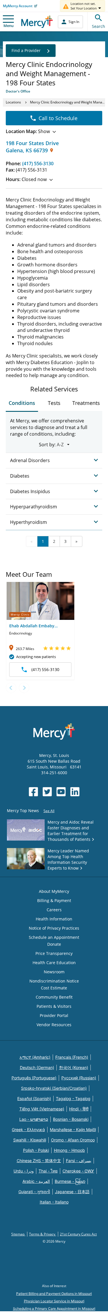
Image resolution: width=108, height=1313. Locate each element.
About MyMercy (54, 891)
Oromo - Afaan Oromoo (73, 1139)
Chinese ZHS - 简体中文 (39, 1160)
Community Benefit (54, 997)
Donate (54, 944)
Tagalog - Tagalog (73, 1098)
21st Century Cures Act (78, 1234)
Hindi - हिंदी (78, 1108)
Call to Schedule (58, 118)
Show (28, 131)
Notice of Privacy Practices (54, 928)
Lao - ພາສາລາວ (33, 1119)
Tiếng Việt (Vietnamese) (41, 1108)
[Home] (37, 22)
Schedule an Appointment (54, 937)
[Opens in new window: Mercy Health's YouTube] (61, 791)
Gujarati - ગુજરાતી (34, 1191)
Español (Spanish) (34, 1098)
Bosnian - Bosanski (70, 1119)
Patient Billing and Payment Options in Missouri (54, 1293)
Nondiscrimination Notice (54, 981)
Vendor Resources (54, 1024)
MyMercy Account (18, 5)
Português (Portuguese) (34, 1077)
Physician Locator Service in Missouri (54, 1301)
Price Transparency (54, 953)
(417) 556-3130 (38, 163)
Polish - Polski (36, 1150)
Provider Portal (54, 1015)
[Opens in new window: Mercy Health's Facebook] (33, 791)
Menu (8, 25)
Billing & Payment (54, 900)
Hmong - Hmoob (69, 1150)
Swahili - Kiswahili (29, 1139)
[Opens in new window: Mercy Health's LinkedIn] (74, 791)
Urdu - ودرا (24, 1170)
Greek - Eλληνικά (28, 1129)
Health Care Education (54, 962)
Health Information (54, 919)
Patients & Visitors (54, 1006)
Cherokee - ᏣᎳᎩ (78, 1170)
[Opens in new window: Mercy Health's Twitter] (47, 791)
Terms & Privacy (42, 1234)
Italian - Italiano (54, 1201)
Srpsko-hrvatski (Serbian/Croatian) (54, 1088)
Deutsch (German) (37, 1067)
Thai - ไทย (48, 1170)
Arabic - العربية (36, 1181)
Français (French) (71, 1057)
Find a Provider (26, 50)
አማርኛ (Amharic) (35, 1057)
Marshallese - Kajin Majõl (73, 1129)
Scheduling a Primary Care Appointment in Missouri (54, 1308)
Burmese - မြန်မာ (70, 1181)
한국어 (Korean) (73, 1067)
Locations (13, 102)
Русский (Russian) (78, 1077)
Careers (54, 909)
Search (98, 26)
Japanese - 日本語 (72, 1191)
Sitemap (18, 1234)
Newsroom (54, 971)
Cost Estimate (54, 988)
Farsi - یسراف (78, 1160)
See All (48, 810)
